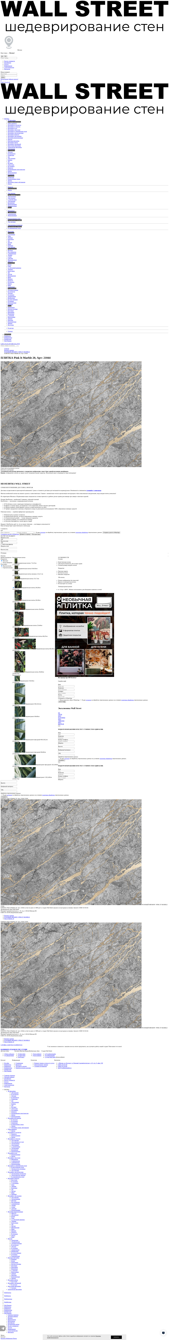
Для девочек (11, 247)
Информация (8, 66)
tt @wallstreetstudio (50, 1054)
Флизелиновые (12, 172)
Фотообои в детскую (14, 126)
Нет (6, 56)
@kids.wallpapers (9, 1054)
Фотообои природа (13, 134)
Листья (10, 242)
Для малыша (11, 201)
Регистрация (4, 79)
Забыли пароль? (13, 79)
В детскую (11, 174)
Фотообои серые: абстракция (16, 182)
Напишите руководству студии (14, 1049)
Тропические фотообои (15, 147)
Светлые (10, 258)
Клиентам (34, 1060)
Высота (60, 746)
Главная (6, 348)
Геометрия (11, 155)
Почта (60, 695)
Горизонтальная (7, 567)
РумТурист (21, 1057)
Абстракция (11, 149)
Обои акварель (12, 123)
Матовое (5, 561)
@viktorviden (21, 1054)
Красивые (11, 239)
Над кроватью (12, 252)
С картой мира (12, 199)
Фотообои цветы (13, 142)
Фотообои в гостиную (14, 125)
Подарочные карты (13, 1324)
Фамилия (61, 688)
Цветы (10, 171)
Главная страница (9, 1075)
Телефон (60, 691)
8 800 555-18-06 (62, 1066)
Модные (10, 250)
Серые (10, 257)
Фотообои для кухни (14, 130)
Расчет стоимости (9, 61)
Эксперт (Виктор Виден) (21, 1051)
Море (9, 244)
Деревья (10, 237)
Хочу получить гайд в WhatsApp (69, 700)
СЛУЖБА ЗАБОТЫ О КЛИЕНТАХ (11, 1045)
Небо (9, 285)
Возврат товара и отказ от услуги (44, 1063)
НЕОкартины (12, 1319)
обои (6, 1063)
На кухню (11, 231)
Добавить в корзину (25, 534)
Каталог (3, 1060)
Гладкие (10, 331)
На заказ (10, 163)
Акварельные (12, 296)
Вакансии (18, 1064)
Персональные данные (41, 1064)
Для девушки (12, 222)
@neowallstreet (37, 1054)
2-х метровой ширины (14, 268)
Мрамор (10, 279)
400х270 (10, 261)
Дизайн (10, 255)
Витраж (7, 339)
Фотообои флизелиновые (15, 138)
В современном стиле (14, 228)
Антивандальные (13, 290)
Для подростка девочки (15, 226)
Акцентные (11, 287)
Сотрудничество (9, 67)
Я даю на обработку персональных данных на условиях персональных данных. (69, 532)
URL (59, 753)
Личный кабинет (9, 1077)
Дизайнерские (12, 288)
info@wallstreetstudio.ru (64, 1068)
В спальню (11, 176)
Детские (10, 152)
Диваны (7, 341)
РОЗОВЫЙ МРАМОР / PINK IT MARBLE (17, 352)
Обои (6, 119)
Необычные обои (34, 1051)
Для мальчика (12, 196)
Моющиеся (11, 211)
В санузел (11, 328)
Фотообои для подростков (15, 133)
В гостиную (11, 150)
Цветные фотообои (13, 141)
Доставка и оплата (21, 1066)
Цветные (10, 320)
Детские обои (5, 1051)
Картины (8, 337)
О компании (19, 1063)
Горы (9, 236)
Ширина (60, 743)
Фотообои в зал (12, 128)
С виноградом (12, 212)
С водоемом (11, 234)
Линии (10, 180)
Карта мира (11, 271)
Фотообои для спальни (14, 136)
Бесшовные (11, 203)
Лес (9, 161)
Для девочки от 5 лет (14, 195)
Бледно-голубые (13, 309)
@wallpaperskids (9, 1055)
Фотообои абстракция (14, 122)
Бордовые (11, 310)
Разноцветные (12, 303)
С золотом (11, 315)
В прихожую (11, 153)
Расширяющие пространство (16, 169)
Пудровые (11, 301)
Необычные (11, 298)
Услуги (6, 64)
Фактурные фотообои (14, 145)
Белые (9, 264)
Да (2, 56)
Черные (10, 323)
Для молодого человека (15, 220)
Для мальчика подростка (15, 225)
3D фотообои (12, 120)
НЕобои (10, 1318)
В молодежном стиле (14, 218)
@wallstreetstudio (50, 1055)
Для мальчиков (12, 249)
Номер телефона (63, 739)
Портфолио (7, 62)
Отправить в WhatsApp (65, 698)
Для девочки (11, 193)
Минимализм (12, 276)
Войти (3, 77)
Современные (12, 214)
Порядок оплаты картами (23, 1068)
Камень (10, 160)
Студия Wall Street (46, 1051)
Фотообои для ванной (14, 144)
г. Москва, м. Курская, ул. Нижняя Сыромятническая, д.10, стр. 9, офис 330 (80, 1063)
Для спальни (11, 158)
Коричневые (11, 317)
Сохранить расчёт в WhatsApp (10, 534)
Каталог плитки (9, 350)
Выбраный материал (64, 750)
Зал (9, 157)
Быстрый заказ (36, 534)
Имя (59, 684)
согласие (42, 532)
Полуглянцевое (7, 562)
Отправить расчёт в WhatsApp (111, 532)
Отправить (61, 760)
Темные (10, 318)
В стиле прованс (13, 299)
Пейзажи (10, 245)
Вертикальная (7, 566)
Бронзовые (11, 312)
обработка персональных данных (68, 757)
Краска (7, 336)
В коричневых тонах (14, 179)
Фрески (10, 139)
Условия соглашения (40, 1066)
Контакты (7, 69)
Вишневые (11, 314)
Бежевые (10, 304)
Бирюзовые (11, 307)
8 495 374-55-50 (62, 1064)
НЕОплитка (11, 1321)
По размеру (11, 166)
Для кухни (11, 165)
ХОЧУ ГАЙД (62, 701)
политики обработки (82, 532)
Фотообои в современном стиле (17, 131)
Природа (10, 168)
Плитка (7, 334)
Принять (116, 1337)
